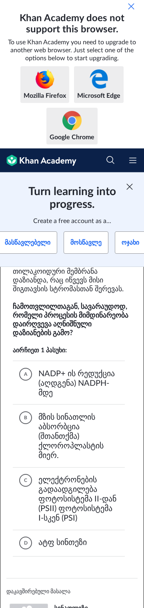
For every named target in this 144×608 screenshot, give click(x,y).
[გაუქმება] (131, 6)
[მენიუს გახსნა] (133, 160)
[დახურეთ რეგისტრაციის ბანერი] (130, 187)
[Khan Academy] (38, 160)
